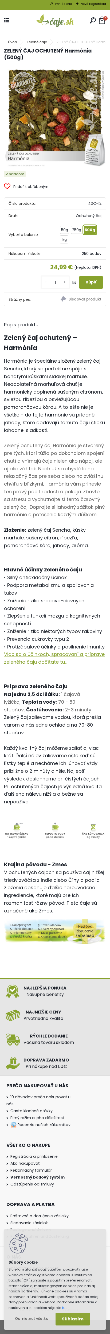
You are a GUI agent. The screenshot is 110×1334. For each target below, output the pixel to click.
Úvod (12, 42)
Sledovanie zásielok (29, 1222)
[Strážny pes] (80, 299)
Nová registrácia (93, 4)
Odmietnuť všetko (31, 1318)
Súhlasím (73, 1319)
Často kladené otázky (31, 1110)
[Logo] (55, 20)
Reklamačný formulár (31, 1170)
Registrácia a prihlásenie (34, 1156)
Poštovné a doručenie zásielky (39, 1216)
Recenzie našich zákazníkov (43, 1124)
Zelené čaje (36, 42)
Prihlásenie (63, 4)
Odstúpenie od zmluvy (32, 1184)
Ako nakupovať (25, 1163)
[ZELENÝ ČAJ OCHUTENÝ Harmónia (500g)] (55, 116)
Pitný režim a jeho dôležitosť (37, 1117)
